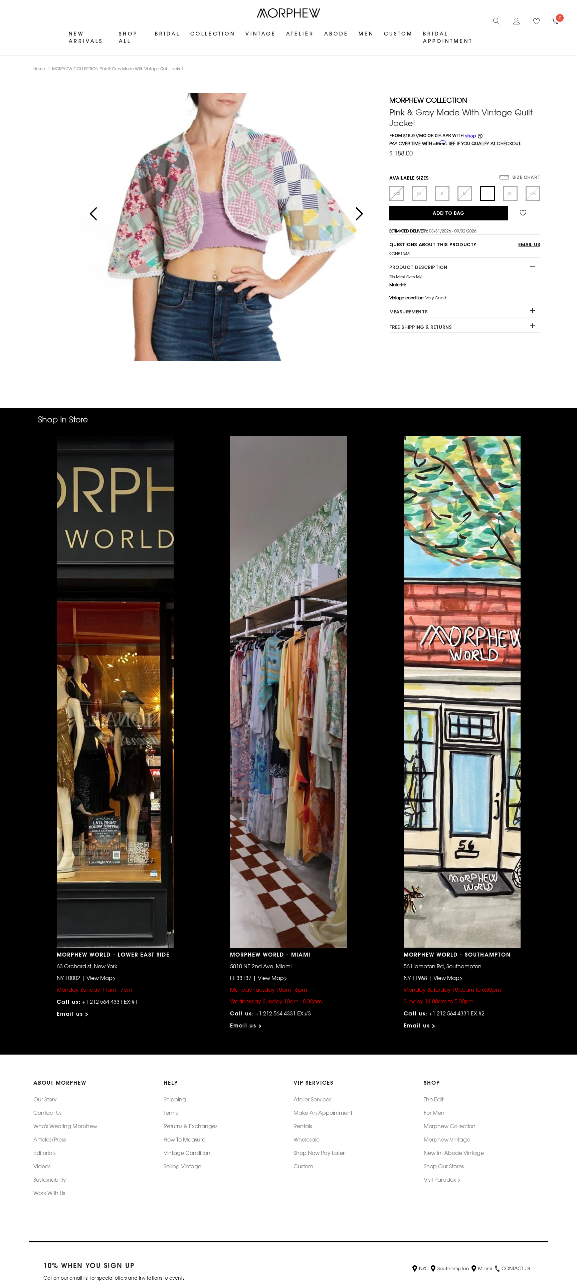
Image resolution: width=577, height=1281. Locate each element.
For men (434, 1112)
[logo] (288, 13)
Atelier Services (312, 1099)
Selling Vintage (182, 1166)
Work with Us (49, 1193)
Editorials (44, 1153)
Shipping (175, 1099)
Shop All (128, 37)
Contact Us (47, 1112)
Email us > (73, 1013)
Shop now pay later (319, 1153)
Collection (212, 33)
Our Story (45, 1099)
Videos (41, 1166)
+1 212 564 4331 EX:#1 (110, 1001)
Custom (398, 33)
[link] (496, 20)
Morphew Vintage (447, 1139)
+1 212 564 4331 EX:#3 (283, 1013)
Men (366, 33)
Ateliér (300, 33)
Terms (171, 1112)
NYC (423, 1268)
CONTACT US (516, 1268)
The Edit (433, 1099)
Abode (336, 33)
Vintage (260, 33)
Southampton (453, 1268)
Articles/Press (49, 1139)
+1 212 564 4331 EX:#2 (457, 1013)
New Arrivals (86, 37)
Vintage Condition (187, 1153)
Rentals (303, 1126)
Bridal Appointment (448, 37)
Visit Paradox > (442, 1179)
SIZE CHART (525, 177)
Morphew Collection (449, 1126)
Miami (485, 1268)
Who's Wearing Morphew (65, 1126)
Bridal (167, 33)
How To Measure (184, 1139)
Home (39, 69)
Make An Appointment (323, 1112)
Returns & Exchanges (190, 1126)
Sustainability (49, 1179)
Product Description (418, 267)
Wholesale (307, 1139)
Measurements (408, 311)
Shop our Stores (444, 1166)
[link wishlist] (524, 213)
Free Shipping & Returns (420, 327)
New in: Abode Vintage (454, 1153)
